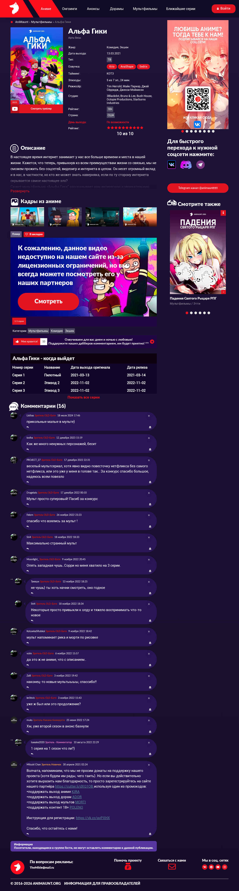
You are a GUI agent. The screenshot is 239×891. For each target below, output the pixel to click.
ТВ (109, 59)
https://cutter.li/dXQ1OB (74, 786)
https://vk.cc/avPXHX (93, 818)
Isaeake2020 (37, 742)
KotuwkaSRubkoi (36, 631)
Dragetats (32, 493)
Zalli (29, 676)
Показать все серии (84, 397)
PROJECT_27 (34, 460)
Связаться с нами (172, 860)
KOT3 (110, 73)
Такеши (35, 581)
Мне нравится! (32, 341)
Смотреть (48, 301)
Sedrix (143, 66)
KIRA (76, 792)
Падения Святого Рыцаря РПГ (193, 298)
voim (29, 653)
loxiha (30, 438)
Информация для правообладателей (102, 883)
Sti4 (29, 537)
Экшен (69, 331)
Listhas (30, 415)
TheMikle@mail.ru (42, 867)
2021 (14, 102)
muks (29, 720)
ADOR (77, 797)
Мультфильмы (38, 331)
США (111, 115)
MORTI (80, 802)
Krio (111, 66)
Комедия (57, 331)
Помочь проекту (128, 860)
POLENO (76, 807)
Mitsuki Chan (34, 764)
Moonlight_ (33, 559)
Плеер (16, 234)
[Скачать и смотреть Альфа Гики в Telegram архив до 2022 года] (152, 342)
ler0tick (31, 698)
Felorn (30, 515)
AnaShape (127, 66)
